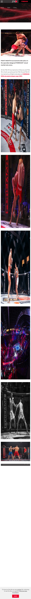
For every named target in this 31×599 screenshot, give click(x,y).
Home (2, 7)
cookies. (19, 589)
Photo (15, 7)
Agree (15, 596)
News (8, 7)
